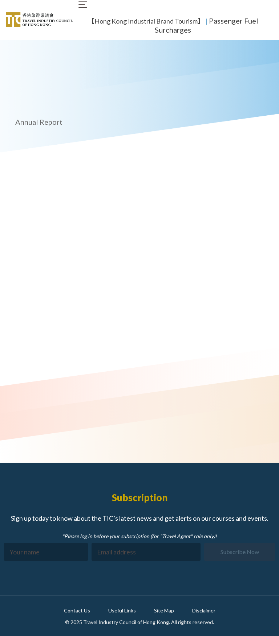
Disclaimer (203, 610)
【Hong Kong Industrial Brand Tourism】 (146, 21)
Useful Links (122, 610)
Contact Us (77, 610)
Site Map (164, 610)
